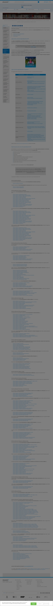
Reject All (40, 603)
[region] (26, 603)
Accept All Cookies (33, 604)
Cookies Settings (46, 603)
